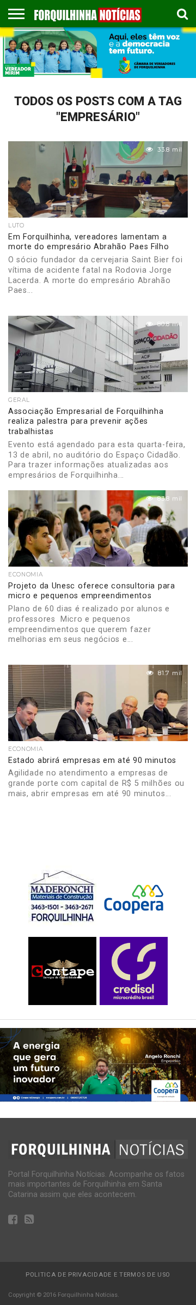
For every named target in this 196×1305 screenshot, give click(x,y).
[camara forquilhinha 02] (98, 75)
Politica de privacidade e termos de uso (98, 1274)
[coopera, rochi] (98, 1098)
